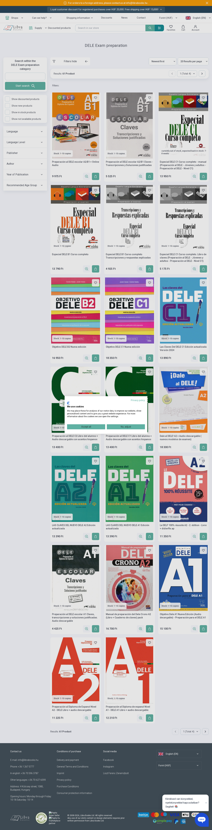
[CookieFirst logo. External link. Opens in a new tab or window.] (68, 403)
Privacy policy (138, 400)
